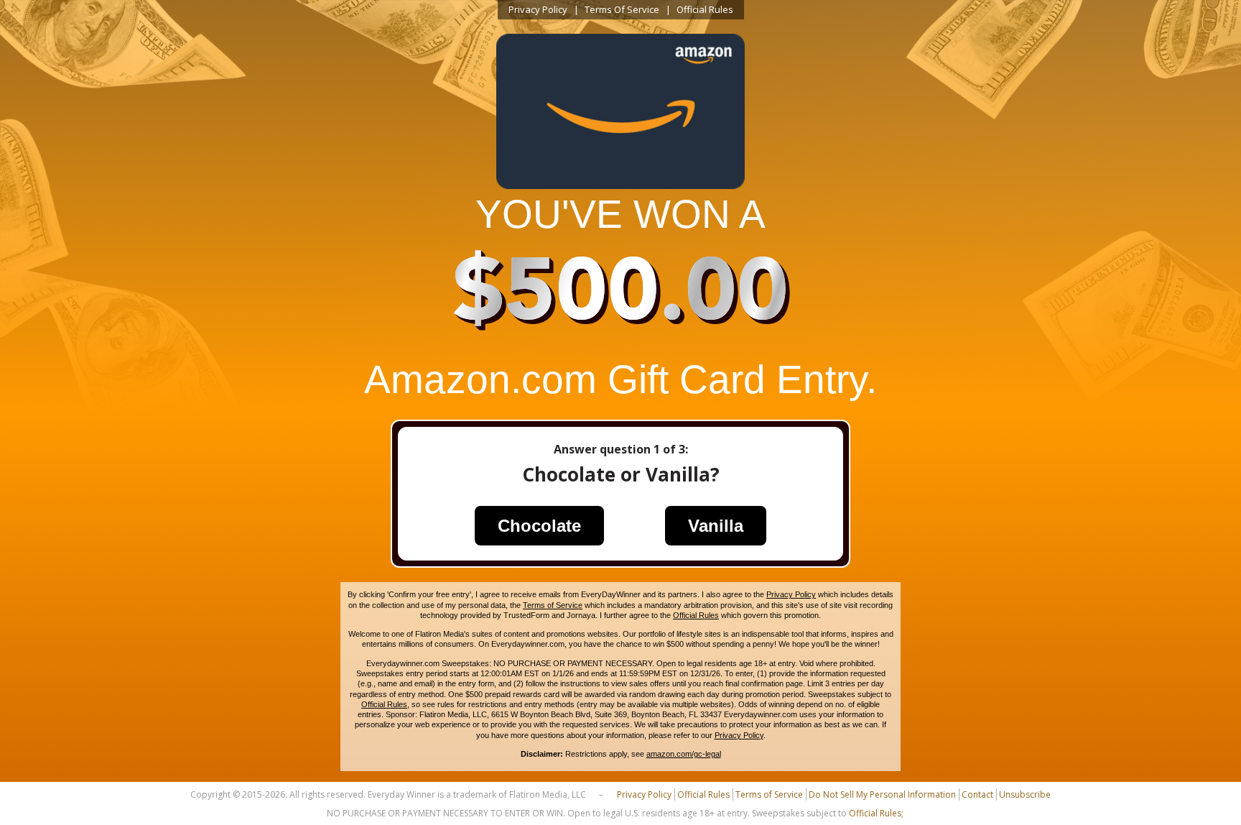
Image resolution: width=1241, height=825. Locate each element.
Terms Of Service (622, 9)
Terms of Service (552, 605)
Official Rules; (876, 813)
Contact (977, 794)
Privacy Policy (537, 9)
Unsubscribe (1025, 794)
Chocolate (539, 525)
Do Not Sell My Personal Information (882, 794)
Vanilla (715, 525)
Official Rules (705, 9)
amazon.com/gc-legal (683, 754)
